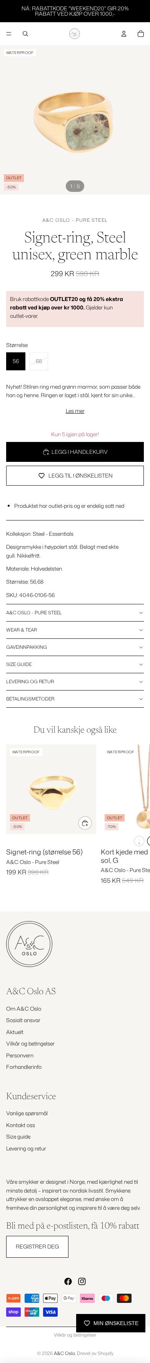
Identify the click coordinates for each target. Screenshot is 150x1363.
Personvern (19, 1055)
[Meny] (9, 34)
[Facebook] (68, 1281)
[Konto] (123, 33)
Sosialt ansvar (23, 1020)
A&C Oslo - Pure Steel (75, 220)
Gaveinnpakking (26, 647)
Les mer (75, 410)
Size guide (19, 664)
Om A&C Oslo (23, 1008)
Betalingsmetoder (30, 698)
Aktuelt (14, 1031)
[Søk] (25, 33)
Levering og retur (30, 681)
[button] (139, 841)
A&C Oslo (64, 1353)
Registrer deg (37, 1246)
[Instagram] (82, 1281)
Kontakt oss (20, 1125)
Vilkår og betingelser (30, 1043)
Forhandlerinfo (24, 1066)
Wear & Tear (21, 630)
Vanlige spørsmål (27, 1113)
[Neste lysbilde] (135, 821)
